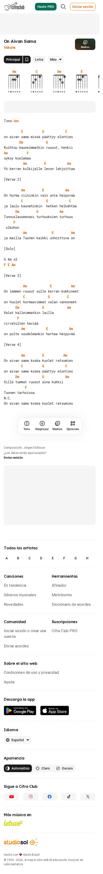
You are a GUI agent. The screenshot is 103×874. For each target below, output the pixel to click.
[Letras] (13, 834)
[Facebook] (49, 807)
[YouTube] (11, 807)
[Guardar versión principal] (27, 59)
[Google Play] (20, 721)
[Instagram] (30, 807)
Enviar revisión (13, 468)
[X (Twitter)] (88, 807)
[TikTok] (68, 807)
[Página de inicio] (14, 6)
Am (16, 121)
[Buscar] (63, 6)
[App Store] (54, 721)
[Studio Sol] (21, 853)
